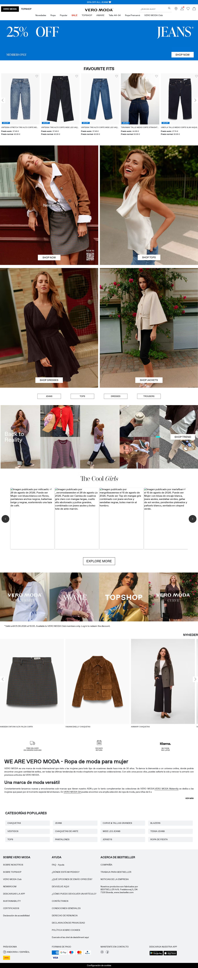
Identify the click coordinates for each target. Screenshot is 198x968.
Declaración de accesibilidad (16, 915)
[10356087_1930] (49, 298)
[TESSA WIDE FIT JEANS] (99, 437)
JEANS (58, 823)
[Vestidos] (49, 358)
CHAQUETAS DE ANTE (66, 831)
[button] (19, 98)
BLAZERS (155, 823)
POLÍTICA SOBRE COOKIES (66, 930)
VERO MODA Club (12, 879)
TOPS (10, 839)
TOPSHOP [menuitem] (87, 15)
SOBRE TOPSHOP (12, 872)
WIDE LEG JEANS (111, 831)
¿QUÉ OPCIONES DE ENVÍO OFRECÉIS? (72, 879)
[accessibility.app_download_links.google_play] (156, 955)
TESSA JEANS (157, 831)
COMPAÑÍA (106, 864)
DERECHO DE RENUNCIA (65, 915)
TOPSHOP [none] (26, 9)
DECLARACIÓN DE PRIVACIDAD (68, 923)
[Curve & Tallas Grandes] (173, 596)
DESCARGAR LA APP (14, 894)
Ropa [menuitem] (53, 15)
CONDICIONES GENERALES (66, 908)
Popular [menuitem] (63, 15)
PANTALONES (62, 839)
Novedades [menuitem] (40, 15)
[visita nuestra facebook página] (107, 952)
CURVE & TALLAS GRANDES (117, 823)
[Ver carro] (194, 9)
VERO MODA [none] (10, 9)
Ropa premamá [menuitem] (132, 15)
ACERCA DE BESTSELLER (118, 857)
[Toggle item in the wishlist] (35, 76)
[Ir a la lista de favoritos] (188, 9)
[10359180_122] (149, 298)
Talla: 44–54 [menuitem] (115, 15)
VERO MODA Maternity (167, 788)
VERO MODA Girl (72, 792)
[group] (19, 106)
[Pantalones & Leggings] (149, 396)
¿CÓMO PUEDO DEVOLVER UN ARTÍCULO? (74, 894)
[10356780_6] (149, 175)
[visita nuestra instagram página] (102, 952)
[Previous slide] (2, 100)
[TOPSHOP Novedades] (123, 596)
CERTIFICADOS (11, 908)
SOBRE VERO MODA (16, 857)
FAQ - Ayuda (58, 864)
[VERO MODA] (99, 10)
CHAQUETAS (14, 823)
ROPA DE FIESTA (159, 839)
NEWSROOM (9, 886)
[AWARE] (74, 596)
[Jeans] (99, 40)
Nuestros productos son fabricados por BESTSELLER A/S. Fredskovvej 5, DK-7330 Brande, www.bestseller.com (119, 889)
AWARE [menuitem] (100, 15)
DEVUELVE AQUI (60, 886)
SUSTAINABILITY (12, 901)
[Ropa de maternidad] (25, 596)
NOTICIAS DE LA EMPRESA (115, 879)
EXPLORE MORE (99, 561)
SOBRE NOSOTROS (13, 864)
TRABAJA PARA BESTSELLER (116, 872)
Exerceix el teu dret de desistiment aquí (70, 937)
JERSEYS (107, 839)
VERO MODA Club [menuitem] (153, 15)
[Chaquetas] (149, 358)
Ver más (189, 798)
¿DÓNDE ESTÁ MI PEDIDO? (66, 872)
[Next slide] (195, 100)
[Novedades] (49, 205)
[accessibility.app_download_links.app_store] (170, 955)
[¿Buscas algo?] (169, 8)
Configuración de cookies (99, 965)
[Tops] (149, 235)
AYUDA (56, 857)
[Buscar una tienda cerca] (176, 9)
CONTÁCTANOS (60, 901)
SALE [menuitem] (74, 15)
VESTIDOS (12, 831)
